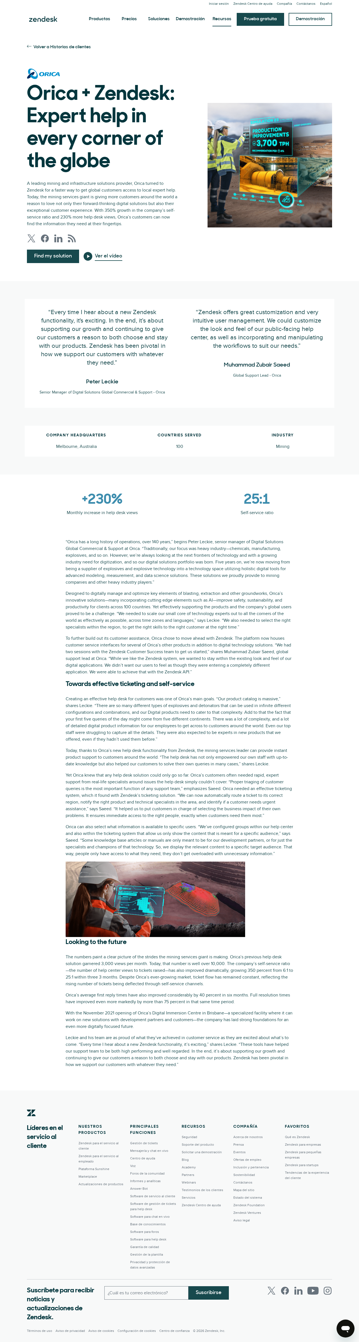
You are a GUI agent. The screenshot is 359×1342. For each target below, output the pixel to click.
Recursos (222, 19)
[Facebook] (284, 1290)
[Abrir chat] (346, 1329)
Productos (99, 19)
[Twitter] (271, 1290)
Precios (129, 19)
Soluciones (159, 19)
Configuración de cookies (137, 1331)
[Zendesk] (31, 1121)
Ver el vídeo (108, 256)
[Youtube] (313, 1290)
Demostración (190, 19)
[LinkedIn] (298, 1290)
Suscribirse (209, 1292)
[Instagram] (327, 1290)
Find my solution (53, 256)
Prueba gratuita (260, 19)
